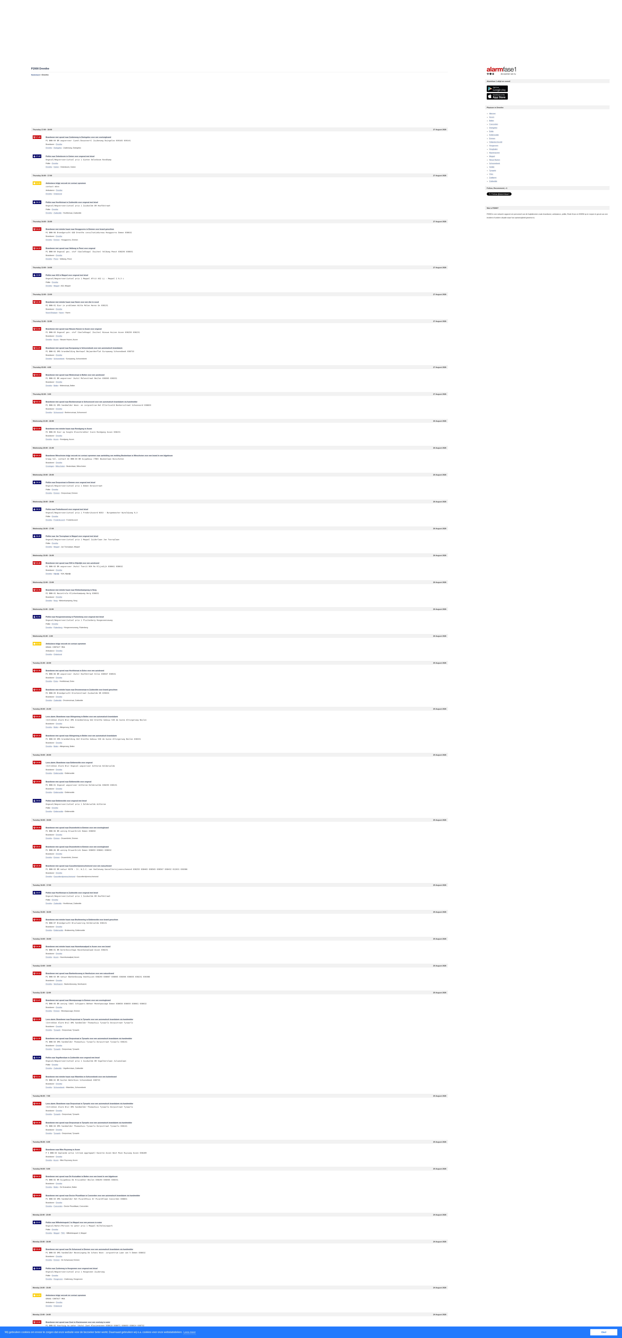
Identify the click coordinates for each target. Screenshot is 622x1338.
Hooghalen (493, 149)
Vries (491, 174)
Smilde (491, 167)
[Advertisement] (128, 101)
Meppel (492, 156)
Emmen (492, 138)
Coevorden (493, 124)
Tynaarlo (492, 170)
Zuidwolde (493, 181)
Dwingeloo (493, 128)
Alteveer (492, 113)
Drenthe (49, 148)
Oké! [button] (603, 1332)
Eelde (491, 131)
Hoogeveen (493, 146)
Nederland (35, 75)
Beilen (491, 121)
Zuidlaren (492, 178)
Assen (491, 117)
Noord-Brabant (51, 313)
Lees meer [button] (190, 1332)
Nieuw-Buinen (494, 160)
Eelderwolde (494, 135)
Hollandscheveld (495, 142)
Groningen (50, 466)
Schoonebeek (494, 163)
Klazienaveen (494, 153)
